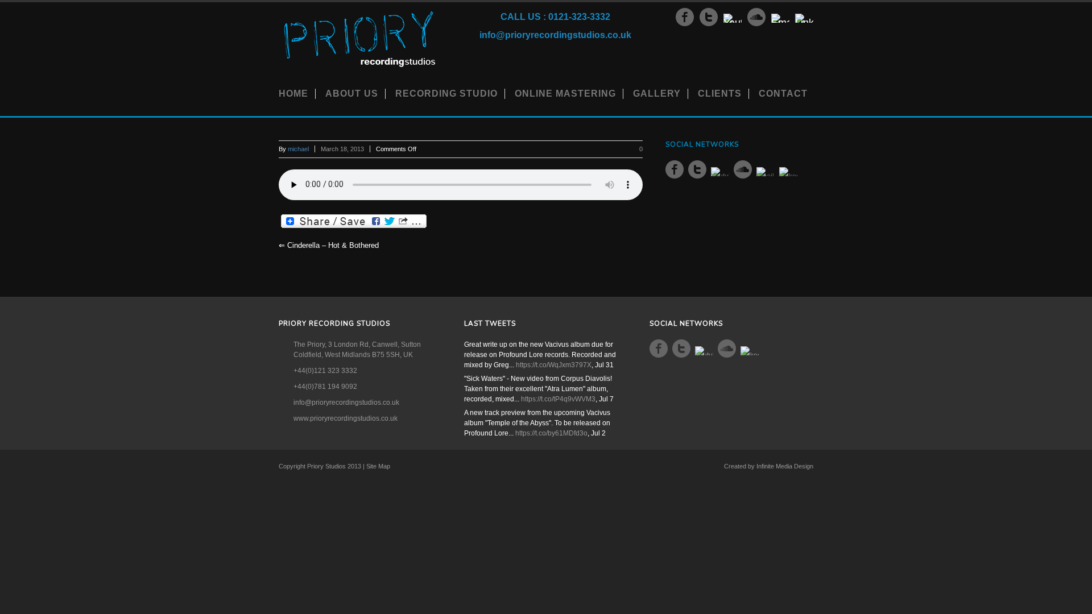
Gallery (657, 93)
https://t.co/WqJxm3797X (554, 365)
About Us (351, 93)
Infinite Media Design (784, 466)
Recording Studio (446, 93)
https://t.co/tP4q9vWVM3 (558, 399)
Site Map (378, 466)
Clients (720, 93)
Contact (783, 93)
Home (293, 93)
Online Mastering (565, 93)
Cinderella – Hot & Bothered (329, 245)
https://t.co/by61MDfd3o (551, 433)
